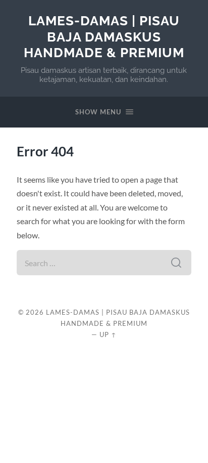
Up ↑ (108, 334)
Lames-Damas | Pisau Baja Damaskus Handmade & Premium (104, 36)
